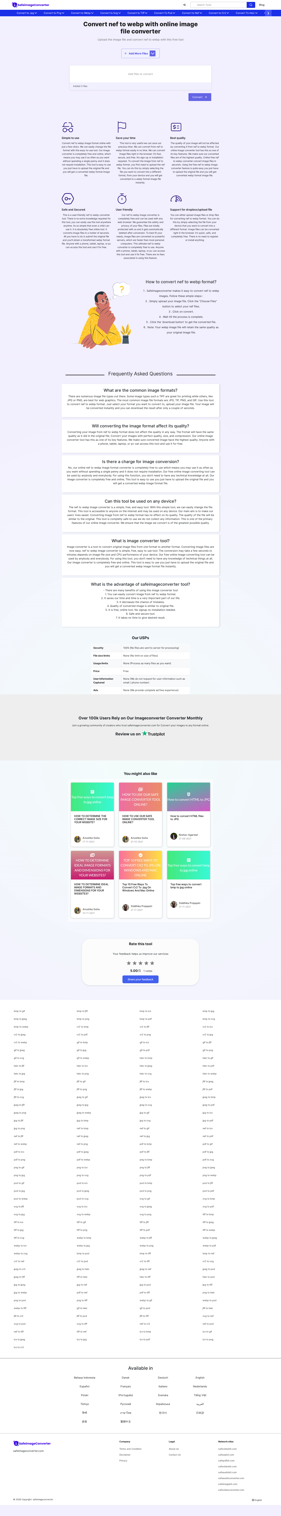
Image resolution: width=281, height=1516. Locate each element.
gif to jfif (207, 1042)
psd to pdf (208, 1190)
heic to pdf (208, 1065)
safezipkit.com (226, 1454)
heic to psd (209, 1276)
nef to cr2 (145, 1323)
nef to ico (208, 1128)
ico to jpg (82, 1339)
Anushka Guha (91, 837)
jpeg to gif (82, 1097)
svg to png (145, 1214)
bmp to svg (209, 1018)
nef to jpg (145, 1136)
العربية (200, 1404)
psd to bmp (146, 1183)
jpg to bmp (82, 1120)
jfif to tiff (144, 1316)
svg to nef (208, 1316)
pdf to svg (208, 1159)
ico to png (208, 1339)
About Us (174, 1448)
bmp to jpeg (20, 1018)
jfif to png (82, 1089)
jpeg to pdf (208, 1104)
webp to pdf (209, 1245)
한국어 (163, 1412)
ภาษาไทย (125, 1412)
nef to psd (208, 1323)
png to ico (82, 1167)
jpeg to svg (146, 1104)
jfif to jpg (18, 1089)
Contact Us (175, 1454)
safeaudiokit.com (227, 1472)
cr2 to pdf (82, 1034)
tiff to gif (81, 1222)
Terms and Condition (130, 1448)
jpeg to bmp (209, 1097)
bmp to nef (208, 1253)
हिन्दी (84, 1412)
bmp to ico (145, 1011)
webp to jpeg (210, 1237)
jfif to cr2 (18, 1316)
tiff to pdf (145, 1230)
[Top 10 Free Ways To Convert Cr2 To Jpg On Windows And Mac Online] (140, 865)
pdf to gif (208, 1144)
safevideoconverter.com (231, 1489)
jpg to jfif (18, 1120)
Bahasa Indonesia (84, 1377)
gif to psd (145, 1308)
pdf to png (19, 1159)
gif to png (208, 1050)
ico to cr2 (19, 1347)
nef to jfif (18, 1136)
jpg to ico (208, 1112)
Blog (261, 4)
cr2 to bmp (83, 1026)
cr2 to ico (208, 1026)
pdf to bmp (146, 1144)
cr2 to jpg (208, 1034)
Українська (163, 1404)
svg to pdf (208, 1206)
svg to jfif (19, 1206)
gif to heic (82, 1308)
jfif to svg (19, 1097)
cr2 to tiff (145, 1261)
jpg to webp (20, 1292)
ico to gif (207, 1331)
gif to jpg (81, 1050)
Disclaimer (124, 1454)
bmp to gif (19, 1011)
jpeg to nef (145, 1269)
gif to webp (83, 1058)
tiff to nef (82, 1331)
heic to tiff (145, 1276)
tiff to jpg (19, 1230)
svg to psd (20, 1323)
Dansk (125, 1377)
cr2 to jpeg (20, 1034)
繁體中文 (125, 1421)
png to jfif (145, 1167)
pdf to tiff (145, 1292)
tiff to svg (19, 1237)
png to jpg (19, 1175)
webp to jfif (146, 1237)
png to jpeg (209, 1167)
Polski (84, 1395)
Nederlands (200, 1386)
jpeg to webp (84, 1112)
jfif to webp (146, 1089)
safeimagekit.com (227, 1484)
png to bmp (146, 1159)
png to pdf (145, 1175)
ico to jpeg (19, 1339)
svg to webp (83, 1214)
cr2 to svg (208, 1261)
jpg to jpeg (19, 1284)
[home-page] (31, 5)
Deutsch (163, 1377)
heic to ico (82, 1065)
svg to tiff (82, 1323)
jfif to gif (81, 1081)
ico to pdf (145, 1339)
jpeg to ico (145, 1097)
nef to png (82, 1144)
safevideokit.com (227, 1448)
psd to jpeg (83, 1190)
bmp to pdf (146, 1018)
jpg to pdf (208, 1120)
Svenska (163, 1395)
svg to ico (82, 1206)
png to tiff (82, 1300)
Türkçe (84, 1404)
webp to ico (20, 1245)
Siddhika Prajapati (141, 906)
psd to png (146, 1190)
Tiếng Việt (200, 1395)
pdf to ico (19, 1151)
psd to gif (19, 1183)
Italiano (163, 1386)
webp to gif (146, 1300)
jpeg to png (20, 1112)
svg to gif (145, 1198)
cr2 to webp (20, 1042)
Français (125, 1386)
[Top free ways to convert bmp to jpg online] (188, 865)
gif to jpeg (19, 1050)
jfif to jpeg (208, 1081)
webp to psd (209, 1300)
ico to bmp (145, 1331)
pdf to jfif (144, 1151)
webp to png (147, 1245)
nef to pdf (208, 1136)
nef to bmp (82, 1128)
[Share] (184, 5)
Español (84, 1386)
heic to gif (208, 1058)
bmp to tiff (145, 1253)
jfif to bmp (19, 1081)
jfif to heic (208, 1308)
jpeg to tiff (19, 1276)
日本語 (200, 1412)
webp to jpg (83, 1245)
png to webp (209, 1175)
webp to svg (20, 1253)
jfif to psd (82, 1316)
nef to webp (20, 1144)
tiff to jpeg (208, 1222)
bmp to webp (21, 1026)
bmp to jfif (82, 1011)
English (200, 1377)
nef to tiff (19, 1331)
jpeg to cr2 (20, 1269)
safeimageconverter (43, 1499)
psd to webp (21, 1198)
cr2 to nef (19, 1261)
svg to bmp (209, 1198)
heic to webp (210, 1073)
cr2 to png (145, 1034)
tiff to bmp (208, 1214)
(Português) (125, 1395)
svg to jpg (19, 1214)
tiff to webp (209, 1230)
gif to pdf (145, 1050)
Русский (125, 1404)
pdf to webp (83, 1159)
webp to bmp (84, 1237)
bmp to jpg (208, 1011)
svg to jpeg (146, 1206)
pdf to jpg (208, 1151)
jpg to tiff (207, 1284)
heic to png (83, 1073)
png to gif (19, 1167)
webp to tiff (20, 1308)
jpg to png (19, 1128)
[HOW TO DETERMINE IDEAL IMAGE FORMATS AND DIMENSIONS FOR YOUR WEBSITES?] (92, 865)
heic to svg (146, 1073)
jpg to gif (144, 1112)
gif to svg (19, 1058)
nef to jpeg (82, 1136)
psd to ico (82, 1183)
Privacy (123, 1460)
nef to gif (144, 1128)
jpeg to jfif (19, 1104)
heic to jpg (19, 1073)
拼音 (84, 1421)
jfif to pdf (207, 1089)
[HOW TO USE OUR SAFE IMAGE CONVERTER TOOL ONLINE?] (140, 797)
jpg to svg (145, 1120)
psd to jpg (19, 1190)
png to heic (209, 1292)
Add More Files (138, 53)
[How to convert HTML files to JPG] (188, 797)
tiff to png (82, 1230)
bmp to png (83, 1018)
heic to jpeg (146, 1065)
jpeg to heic (83, 1269)
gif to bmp (82, 1042)
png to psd (20, 1300)
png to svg (82, 1175)
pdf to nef (82, 1292)
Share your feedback (140, 979)
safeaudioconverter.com (231, 1478)
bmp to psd (83, 1253)
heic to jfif (19, 1065)
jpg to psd (145, 1284)
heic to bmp (146, 1058)
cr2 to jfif (144, 1026)
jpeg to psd (209, 1269)
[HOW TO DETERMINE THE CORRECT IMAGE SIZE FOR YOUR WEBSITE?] (92, 797)
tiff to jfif (144, 1222)
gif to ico (144, 1042)
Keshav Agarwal (188, 834)
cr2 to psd (82, 1261)
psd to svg (82, 1198)
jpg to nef (82, 1284)
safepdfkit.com (226, 1460)
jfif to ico (144, 1081)
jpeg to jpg (82, 1104)
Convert (197, 97)
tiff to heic (82, 1276)
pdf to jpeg (83, 1151)
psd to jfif (208, 1183)
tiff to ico (18, 1222)
